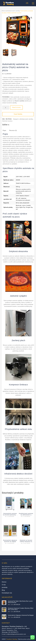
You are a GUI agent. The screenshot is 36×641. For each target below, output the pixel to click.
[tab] (6, 130)
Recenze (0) (13, 130)
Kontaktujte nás (7, 593)
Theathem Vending (11, 639)
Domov (4, 10)
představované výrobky (13, 10)
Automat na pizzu (7, 121)
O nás (4, 584)
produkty (4, 587)
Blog (3, 590)
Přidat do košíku (16, 107)
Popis (4, 130)
